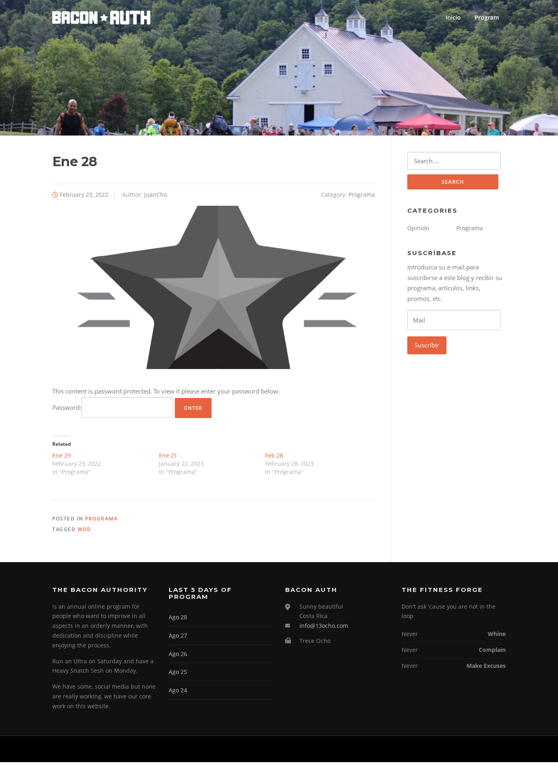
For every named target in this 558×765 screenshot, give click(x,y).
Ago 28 (178, 617)
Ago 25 (178, 672)
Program (487, 17)
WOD (85, 529)
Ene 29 (61, 455)
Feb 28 (274, 455)
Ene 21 (168, 455)
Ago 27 (178, 635)
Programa (361, 194)
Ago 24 (178, 690)
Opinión (418, 228)
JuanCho (155, 194)
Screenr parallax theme (436, 749)
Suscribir (427, 345)
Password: (66, 407)
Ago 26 (178, 654)
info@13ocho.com (323, 625)
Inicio (453, 17)
